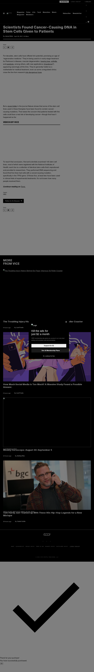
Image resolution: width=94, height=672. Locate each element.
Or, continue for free (49, 356)
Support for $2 (49, 345)
